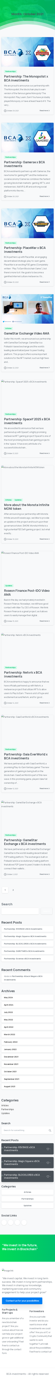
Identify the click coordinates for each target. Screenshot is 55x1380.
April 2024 (8, 1005)
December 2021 (11, 1056)
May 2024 (8, 997)
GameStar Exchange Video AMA (26, 333)
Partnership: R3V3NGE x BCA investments (23, 929)
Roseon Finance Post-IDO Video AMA (27, 593)
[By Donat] (6, 61)
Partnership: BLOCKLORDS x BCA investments (25, 943)
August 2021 (9, 1086)
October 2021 (10, 1071)
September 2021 (11, 1079)
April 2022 (8, 1027)
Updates (5, 1113)
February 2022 (10, 1042)
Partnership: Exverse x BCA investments (22, 958)
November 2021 (11, 1064)
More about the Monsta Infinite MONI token (26, 507)
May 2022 (8, 1019)
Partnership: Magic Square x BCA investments (25, 936)
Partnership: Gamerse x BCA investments (24, 164)
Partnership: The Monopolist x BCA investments (26, 78)
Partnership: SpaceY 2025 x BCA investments (27, 421)
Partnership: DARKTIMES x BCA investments (24, 951)
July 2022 (8, 1012)
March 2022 (9, 1034)
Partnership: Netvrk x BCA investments (23, 674)
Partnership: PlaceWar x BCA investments (25, 250)
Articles (5, 1105)
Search (6, 904)
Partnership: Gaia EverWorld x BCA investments (25, 756)
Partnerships (7, 1109)
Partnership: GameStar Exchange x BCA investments (25, 842)
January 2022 (10, 1049)
